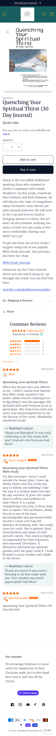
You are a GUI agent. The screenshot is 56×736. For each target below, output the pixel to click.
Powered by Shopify (38, 730)
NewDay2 (22, 730)
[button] (4, 14)
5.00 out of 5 (35, 330)
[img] (11, 369)
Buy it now (28, 169)
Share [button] (10, 311)
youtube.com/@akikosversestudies (27, 289)
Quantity (8, 140)
